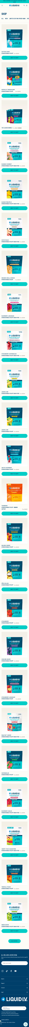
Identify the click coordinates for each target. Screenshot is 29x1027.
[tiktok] (7, 971)
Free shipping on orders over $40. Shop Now (14, 1)
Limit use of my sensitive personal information (10, 1015)
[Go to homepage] (14, 5)
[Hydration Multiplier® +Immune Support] (14, 491)
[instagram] (2, 971)
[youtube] (15, 971)
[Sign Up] (26, 963)
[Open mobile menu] (2, 5)
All (3, 18)
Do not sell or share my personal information (10, 1013)
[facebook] (11, 971)
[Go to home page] (14, 999)
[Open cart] (26, 5)
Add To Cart (14, 57)
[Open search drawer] (24, 5)
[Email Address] (14, 963)
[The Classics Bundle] (14, 113)
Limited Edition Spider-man (17, 18)
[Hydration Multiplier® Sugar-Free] (14, 150)
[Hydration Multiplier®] (14, 37)
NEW (6, 18)
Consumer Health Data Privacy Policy (9, 1012)
